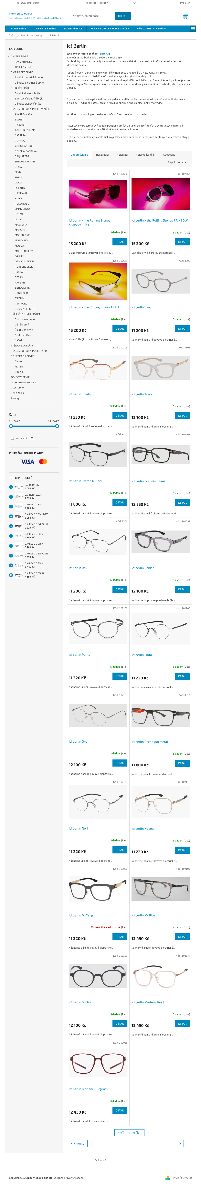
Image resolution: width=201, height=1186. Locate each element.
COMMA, (20, 141)
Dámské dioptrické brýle (29, 83)
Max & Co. (20, 230)
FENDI (18, 172)
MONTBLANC (22, 235)
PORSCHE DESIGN (25, 267)
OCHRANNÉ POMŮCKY (23, 383)
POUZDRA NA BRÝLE (22, 356)
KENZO (19, 214)
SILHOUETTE (22, 288)
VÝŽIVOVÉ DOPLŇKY (22, 346)
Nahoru (79, 1143)
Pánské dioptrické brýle (29, 77)
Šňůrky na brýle (24, 330)
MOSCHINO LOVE (24, 251)
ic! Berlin (104, 54)
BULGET (19, 120)
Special (19, 372)
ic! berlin (20, 188)
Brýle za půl (18, 393)
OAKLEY (19, 256)
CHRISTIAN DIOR (24, 146)
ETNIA (18, 167)
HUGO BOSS (22, 204)
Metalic (19, 367)
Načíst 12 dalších (129, 1132)
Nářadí (18, 340)
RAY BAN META (23, 62)
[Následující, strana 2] (180, 1143)
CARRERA (20, 135)
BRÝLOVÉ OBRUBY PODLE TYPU (29, 351)
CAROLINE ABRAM (25, 130)
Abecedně (169, 155)
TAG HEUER (21, 293)
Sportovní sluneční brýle (29, 99)
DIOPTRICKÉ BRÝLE (22, 72)
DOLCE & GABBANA (26, 151)
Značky (15, 398)
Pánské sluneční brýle (27, 93)
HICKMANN (21, 193)
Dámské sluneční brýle (28, 104)
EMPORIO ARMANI (25, 162)
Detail (120, 241)
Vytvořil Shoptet (182, 1178)
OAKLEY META (23, 67)
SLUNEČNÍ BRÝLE (20, 88)
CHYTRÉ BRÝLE (19, 56)
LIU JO (18, 220)
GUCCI (18, 183)
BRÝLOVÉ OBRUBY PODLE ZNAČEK (30, 109)
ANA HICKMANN (23, 114)
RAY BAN (20, 283)
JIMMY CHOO (22, 209)
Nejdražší (122, 155)
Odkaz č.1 (100, 1160)
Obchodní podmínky (97, 3)
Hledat (123, 15)
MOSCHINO (21, 240)
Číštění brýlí (22, 325)
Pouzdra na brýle (25, 319)
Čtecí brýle (17, 388)
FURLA (18, 178)
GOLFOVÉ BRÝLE (20, 377)
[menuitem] (17, 29)
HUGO (18, 199)
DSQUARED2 (22, 156)
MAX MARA (21, 225)
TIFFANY (19, 298)
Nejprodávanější (145, 155)
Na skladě (25, 438)
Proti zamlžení (23, 335)
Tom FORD (21, 304)
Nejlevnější (102, 155)
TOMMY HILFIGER (25, 309)
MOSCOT (20, 246)
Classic (19, 361)
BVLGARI (20, 125)
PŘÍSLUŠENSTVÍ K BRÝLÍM (25, 314)
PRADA (19, 272)
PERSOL (19, 277)
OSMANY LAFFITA (25, 261)
